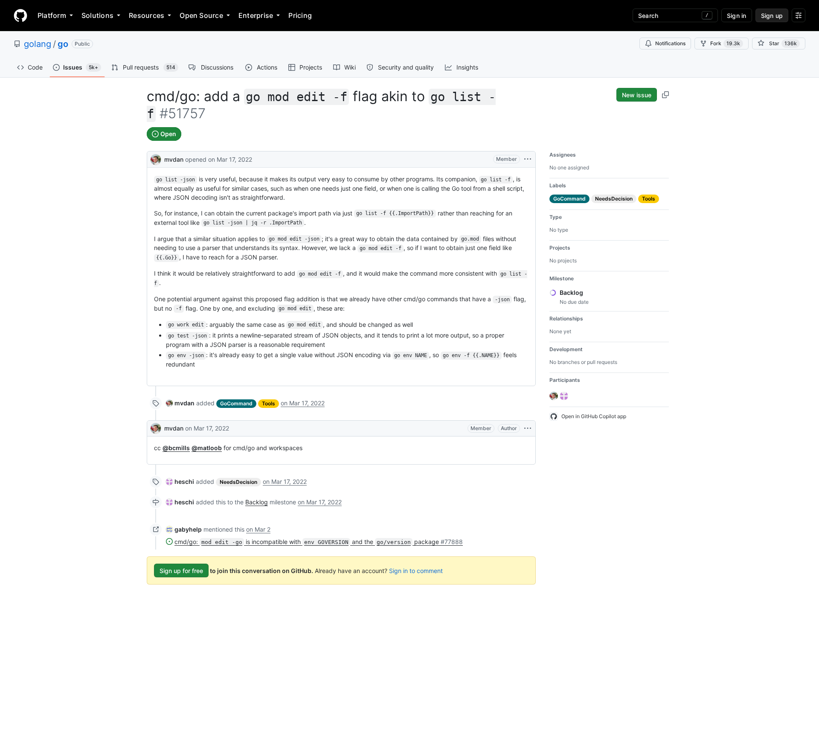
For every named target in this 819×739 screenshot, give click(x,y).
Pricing (300, 15)
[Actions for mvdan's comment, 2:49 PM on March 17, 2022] (528, 428)
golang (37, 44)
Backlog (256, 502)
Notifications (670, 43)
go (63, 44)
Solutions (97, 15)
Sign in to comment (416, 570)
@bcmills (176, 447)
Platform (52, 15)
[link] (180, 403)
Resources (146, 15)
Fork (725, 43)
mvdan (173, 159)
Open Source (201, 15)
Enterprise (255, 15)
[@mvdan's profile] (156, 158)
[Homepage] (20, 15)
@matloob (207, 447)
